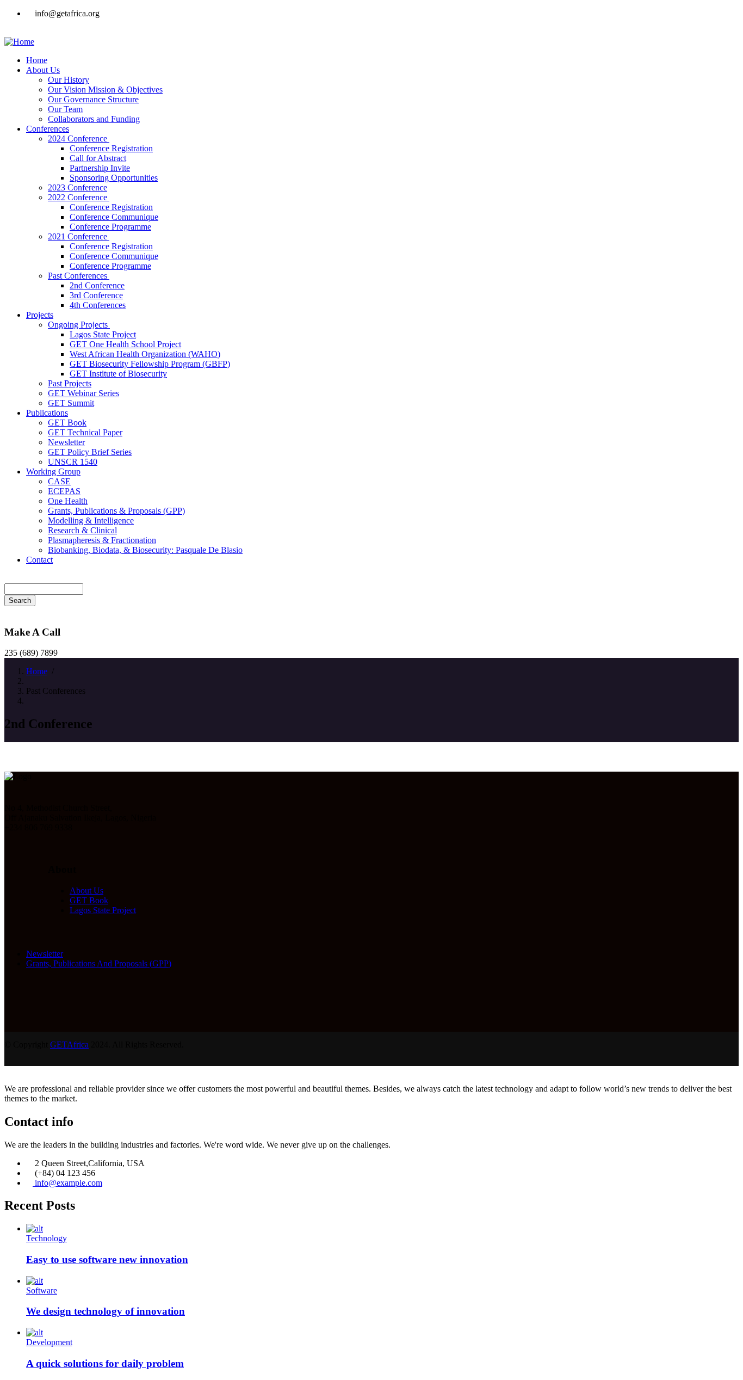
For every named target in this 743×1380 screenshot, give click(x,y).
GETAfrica (69, 1044)
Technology (46, 1238)
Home (36, 671)
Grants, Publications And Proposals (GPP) (98, 963)
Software (41, 1290)
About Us (86, 890)
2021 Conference (78, 236)
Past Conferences (78, 275)
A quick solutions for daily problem (105, 1363)
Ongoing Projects (79, 324)
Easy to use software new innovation (107, 1259)
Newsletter (44, 953)
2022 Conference (78, 197)
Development (49, 1342)
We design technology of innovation (105, 1311)
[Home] (19, 41)
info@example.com (67, 1182)
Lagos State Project (103, 910)
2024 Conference (78, 138)
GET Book (89, 900)
